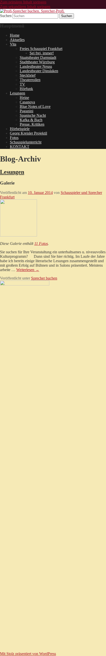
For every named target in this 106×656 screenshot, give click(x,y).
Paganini (26, 111)
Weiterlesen (27, 270)
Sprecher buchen (44, 278)
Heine (24, 97)
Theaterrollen (30, 80)
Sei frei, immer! (42, 53)
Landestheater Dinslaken (39, 71)
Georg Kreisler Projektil (28, 133)
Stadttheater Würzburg (37, 62)
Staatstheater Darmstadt (38, 57)
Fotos (14, 138)
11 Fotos (41, 243)
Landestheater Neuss (36, 66)
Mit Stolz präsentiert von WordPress (28, 654)
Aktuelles (17, 40)
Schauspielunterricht (25, 142)
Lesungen (17, 93)
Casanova (27, 102)
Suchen (6, 16)
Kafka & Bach (31, 120)
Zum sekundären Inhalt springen (25, 6)
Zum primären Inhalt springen (23, 2)
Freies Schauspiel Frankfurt (41, 49)
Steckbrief (27, 75)
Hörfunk (26, 89)
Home (14, 35)
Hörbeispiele (20, 129)
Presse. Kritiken (32, 124)
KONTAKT (19, 146)
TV (22, 84)
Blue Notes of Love (35, 106)
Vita (13, 44)
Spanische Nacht (33, 115)
